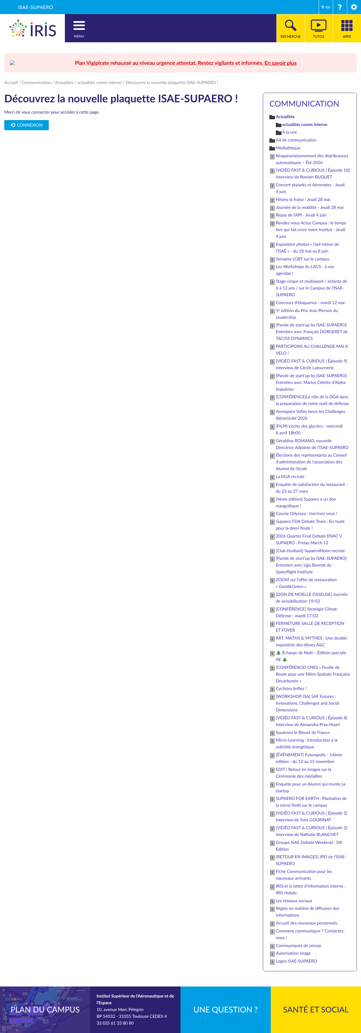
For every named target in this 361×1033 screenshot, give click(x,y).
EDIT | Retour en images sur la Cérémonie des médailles (303, 773)
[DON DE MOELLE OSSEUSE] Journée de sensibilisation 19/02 (312, 598)
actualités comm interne (99, 82)
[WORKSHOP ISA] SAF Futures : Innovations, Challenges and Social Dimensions (307, 703)
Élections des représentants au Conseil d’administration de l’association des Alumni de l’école (311, 462)
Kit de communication (296, 140)
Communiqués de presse (298, 945)
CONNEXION (29, 125)
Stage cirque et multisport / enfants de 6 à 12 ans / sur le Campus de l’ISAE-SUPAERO (311, 288)
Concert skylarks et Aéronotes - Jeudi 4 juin (310, 188)
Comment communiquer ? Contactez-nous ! (310, 934)
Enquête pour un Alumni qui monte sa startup (310, 787)
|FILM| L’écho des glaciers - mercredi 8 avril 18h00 (309, 429)
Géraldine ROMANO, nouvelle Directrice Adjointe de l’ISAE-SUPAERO (312, 444)
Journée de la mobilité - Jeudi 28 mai (310, 207)
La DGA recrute (290, 476)
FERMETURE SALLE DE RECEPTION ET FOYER (310, 627)
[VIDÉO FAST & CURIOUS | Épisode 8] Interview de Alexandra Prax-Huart (311, 721)
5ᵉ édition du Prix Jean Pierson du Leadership (307, 314)
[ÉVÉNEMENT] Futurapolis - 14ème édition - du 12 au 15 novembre (309, 758)
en (327, 7)
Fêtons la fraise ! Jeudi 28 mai (303, 199)
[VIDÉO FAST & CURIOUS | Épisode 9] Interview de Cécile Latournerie (311, 364)
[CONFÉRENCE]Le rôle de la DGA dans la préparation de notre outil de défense (312, 400)
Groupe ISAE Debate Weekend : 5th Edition (309, 846)
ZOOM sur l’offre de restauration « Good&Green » (306, 583)
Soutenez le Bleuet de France (303, 732)
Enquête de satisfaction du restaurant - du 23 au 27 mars (312, 488)
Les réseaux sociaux (294, 901)
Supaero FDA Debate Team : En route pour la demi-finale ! (310, 525)
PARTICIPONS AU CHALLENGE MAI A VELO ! (312, 350)
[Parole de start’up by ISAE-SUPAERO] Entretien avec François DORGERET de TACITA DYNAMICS (312, 331)
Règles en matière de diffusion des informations (307, 912)
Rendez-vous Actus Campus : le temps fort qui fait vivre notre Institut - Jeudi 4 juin (311, 229)
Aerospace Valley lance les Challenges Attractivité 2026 (310, 415)
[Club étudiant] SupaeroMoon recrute (310, 551)
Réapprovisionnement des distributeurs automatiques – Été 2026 (312, 159)
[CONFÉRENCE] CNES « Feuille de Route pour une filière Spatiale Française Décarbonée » (313, 674)
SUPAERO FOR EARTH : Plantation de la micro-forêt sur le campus (311, 802)
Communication (36, 82)
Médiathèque (288, 148)
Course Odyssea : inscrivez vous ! (306, 513)
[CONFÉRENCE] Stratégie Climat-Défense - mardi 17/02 (307, 612)
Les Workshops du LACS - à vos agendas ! (305, 270)
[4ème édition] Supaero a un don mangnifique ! (306, 502)
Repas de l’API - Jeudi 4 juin (301, 215)
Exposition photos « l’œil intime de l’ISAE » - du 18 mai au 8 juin (307, 248)
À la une (289, 132)
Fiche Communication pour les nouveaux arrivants (304, 875)
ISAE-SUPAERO (35, 7)
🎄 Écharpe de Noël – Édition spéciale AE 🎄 (311, 656)
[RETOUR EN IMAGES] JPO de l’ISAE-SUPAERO (311, 860)
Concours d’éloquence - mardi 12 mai (310, 303)
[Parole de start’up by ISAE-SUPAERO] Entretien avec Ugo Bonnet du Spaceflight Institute (311, 565)
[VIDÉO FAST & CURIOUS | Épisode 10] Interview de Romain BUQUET (313, 173)
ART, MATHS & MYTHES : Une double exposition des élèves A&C (311, 641)
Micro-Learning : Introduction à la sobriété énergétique (307, 743)
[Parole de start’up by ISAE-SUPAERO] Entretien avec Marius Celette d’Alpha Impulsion (311, 382)
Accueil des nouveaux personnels (306, 923)
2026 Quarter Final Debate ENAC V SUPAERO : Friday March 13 (309, 539)
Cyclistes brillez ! (291, 688)
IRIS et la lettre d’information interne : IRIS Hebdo (310, 889)
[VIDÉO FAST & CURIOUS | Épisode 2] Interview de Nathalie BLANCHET (311, 831)
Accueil (11, 82)
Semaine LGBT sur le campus (302, 259)
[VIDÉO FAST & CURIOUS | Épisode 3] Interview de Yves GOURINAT (311, 816)
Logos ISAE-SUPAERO (296, 961)
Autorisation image (293, 953)
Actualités (64, 82)
